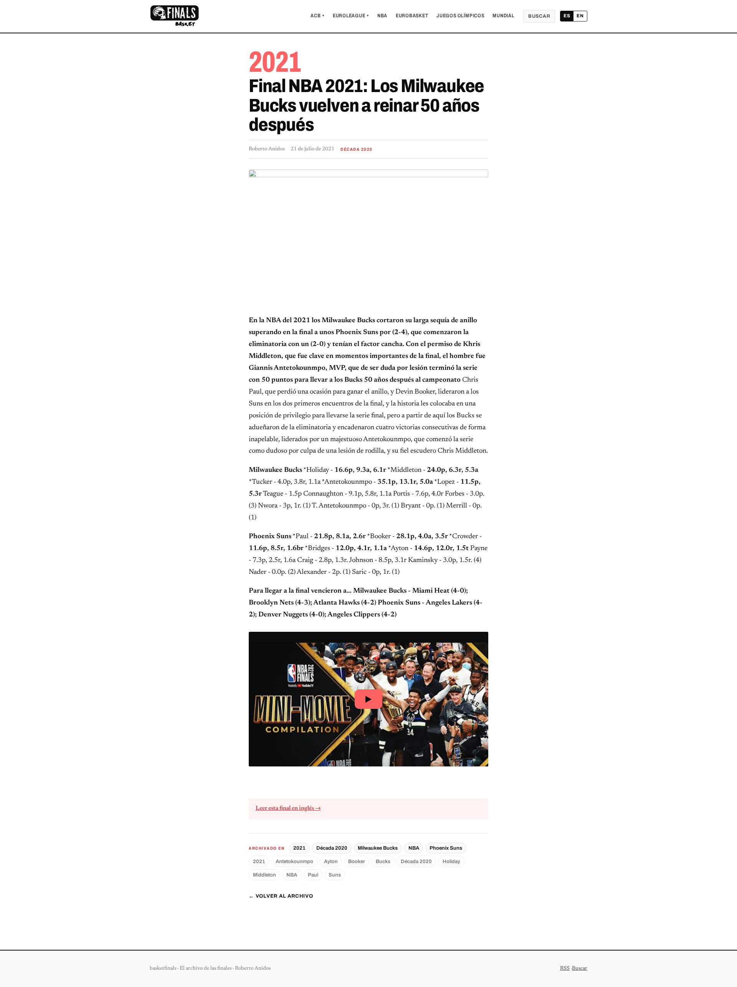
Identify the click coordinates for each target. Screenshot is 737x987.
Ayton (331, 861)
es (566, 15)
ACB (317, 15)
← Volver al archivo (281, 896)
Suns (335, 875)
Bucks (383, 861)
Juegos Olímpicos (460, 15)
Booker (356, 861)
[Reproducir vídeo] (368, 699)
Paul (313, 875)
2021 (299, 848)
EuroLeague (351, 15)
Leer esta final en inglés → (288, 808)
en (580, 15)
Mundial (503, 15)
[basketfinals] (174, 16)
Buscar (539, 16)
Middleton (264, 875)
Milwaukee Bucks (378, 848)
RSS (565, 968)
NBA (382, 15)
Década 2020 (331, 848)
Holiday (451, 861)
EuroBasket (412, 15)
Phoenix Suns (446, 848)
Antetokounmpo (294, 861)
